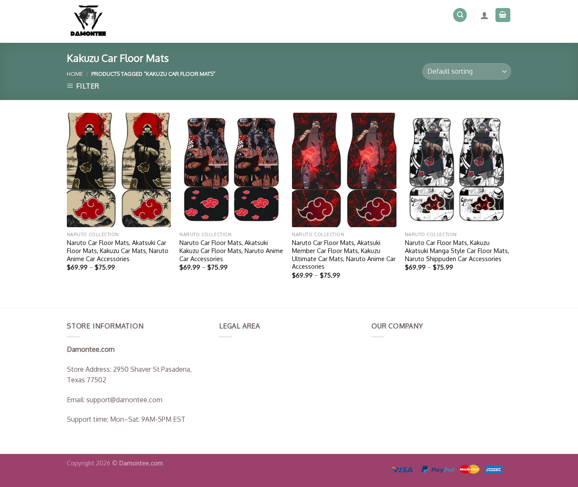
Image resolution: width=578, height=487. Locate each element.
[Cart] (503, 15)
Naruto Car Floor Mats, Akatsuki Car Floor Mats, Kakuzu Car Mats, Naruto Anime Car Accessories (117, 250)
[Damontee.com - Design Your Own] (92, 21)
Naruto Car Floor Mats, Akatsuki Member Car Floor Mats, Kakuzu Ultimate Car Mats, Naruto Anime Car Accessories (344, 254)
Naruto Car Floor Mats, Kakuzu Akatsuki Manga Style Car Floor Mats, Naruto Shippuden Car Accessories (457, 250)
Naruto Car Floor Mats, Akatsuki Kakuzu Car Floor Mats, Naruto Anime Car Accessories (231, 250)
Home (75, 73)
